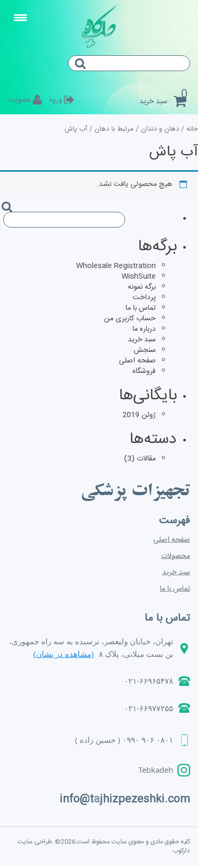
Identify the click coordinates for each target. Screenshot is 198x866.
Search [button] (84, 72)
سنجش (145, 350)
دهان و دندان (160, 129)
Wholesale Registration (116, 266)
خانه (192, 129)
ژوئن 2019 (139, 415)
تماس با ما (141, 308)
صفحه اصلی (137, 361)
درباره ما (144, 329)
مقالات (146, 458)
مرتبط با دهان (114, 129)
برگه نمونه (142, 287)
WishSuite (138, 276)
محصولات (175, 556)
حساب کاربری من (130, 318)
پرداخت (144, 297)
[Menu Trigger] (20, 18)
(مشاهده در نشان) (63, 653)
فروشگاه (144, 371)
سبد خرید (142, 339)
